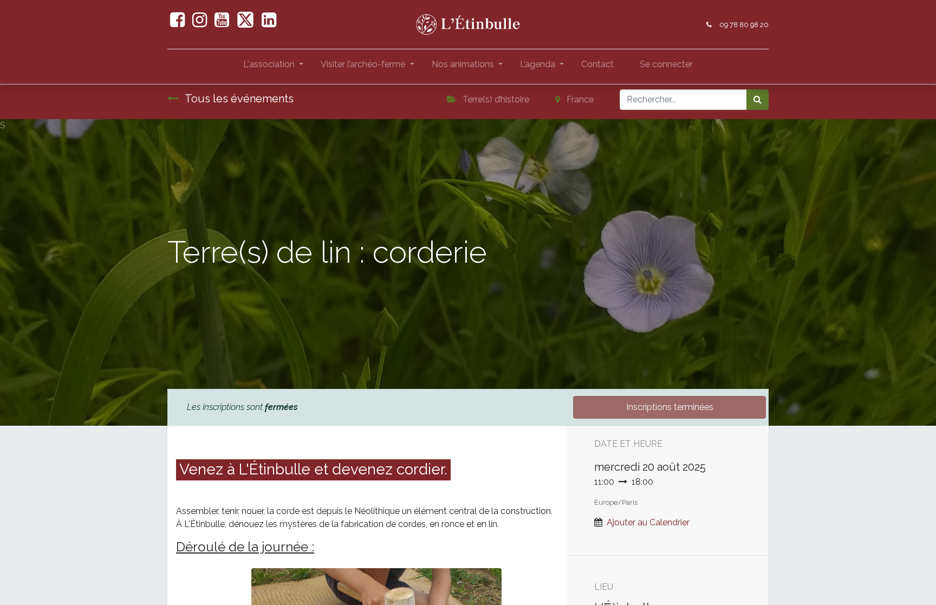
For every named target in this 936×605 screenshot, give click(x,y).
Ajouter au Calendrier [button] (648, 522)
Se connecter (666, 64)
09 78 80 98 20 (744, 25)
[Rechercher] (757, 99)
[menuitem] (597, 66)
